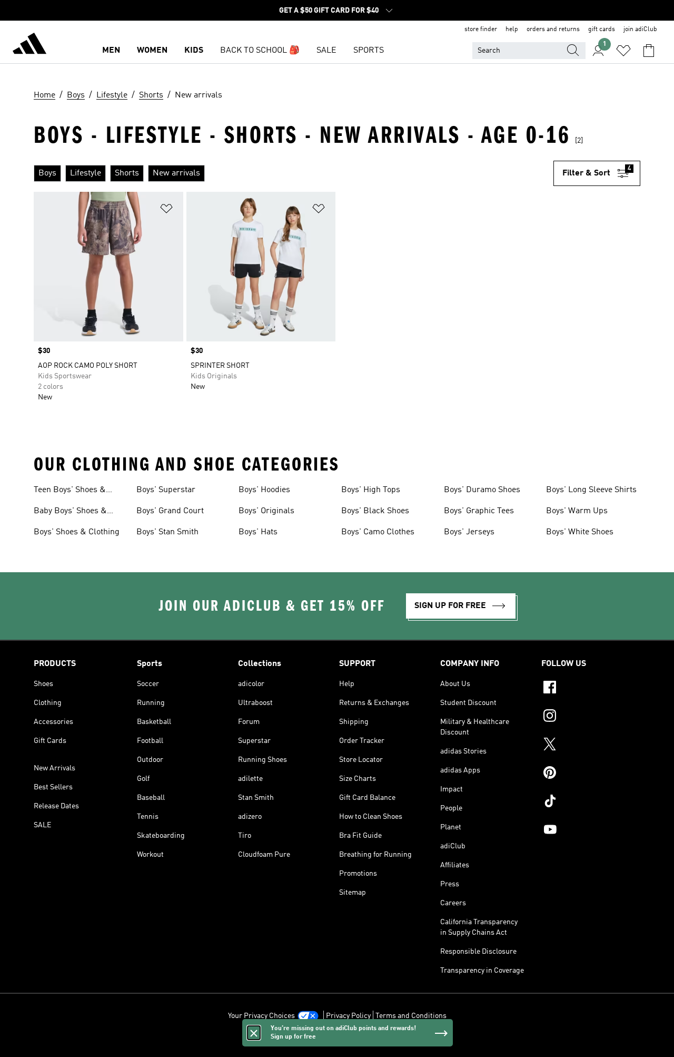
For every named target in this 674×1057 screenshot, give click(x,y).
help (512, 29)
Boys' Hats (258, 532)
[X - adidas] (590, 745)
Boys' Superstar (165, 490)
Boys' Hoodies (264, 490)
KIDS (193, 50)
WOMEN (152, 50)
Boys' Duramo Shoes (482, 490)
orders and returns (553, 29)
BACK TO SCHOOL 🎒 (260, 50)
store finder (480, 29)
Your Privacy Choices (261, 1016)
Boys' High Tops (370, 490)
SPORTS (368, 50)
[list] (293, 173)
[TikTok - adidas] (590, 802)
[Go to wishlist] (623, 50)
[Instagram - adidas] (590, 717)
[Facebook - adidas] (590, 688)
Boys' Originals (266, 511)
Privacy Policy (348, 1016)
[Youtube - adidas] (590, 831)
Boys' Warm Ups (577, 511)
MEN (111, 50)
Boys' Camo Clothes (377, 532)
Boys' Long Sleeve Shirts (591, 490)
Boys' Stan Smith (167, 532)
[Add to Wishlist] (166, 210)
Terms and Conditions (411, 1016)
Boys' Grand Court (170, 511)
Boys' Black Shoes (375, 511)
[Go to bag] (648, 50)
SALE (326, 50)
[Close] (253, 1033)
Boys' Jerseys (469, 532)
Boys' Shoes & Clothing (77, 532)
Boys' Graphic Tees (479, 511)
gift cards (601, 29)
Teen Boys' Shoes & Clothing (70, 491)
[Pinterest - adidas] (590, 774)
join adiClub (640, 29)
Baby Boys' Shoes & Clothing (70, 512)
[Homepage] (29, 45)
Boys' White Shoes (579, 532)
